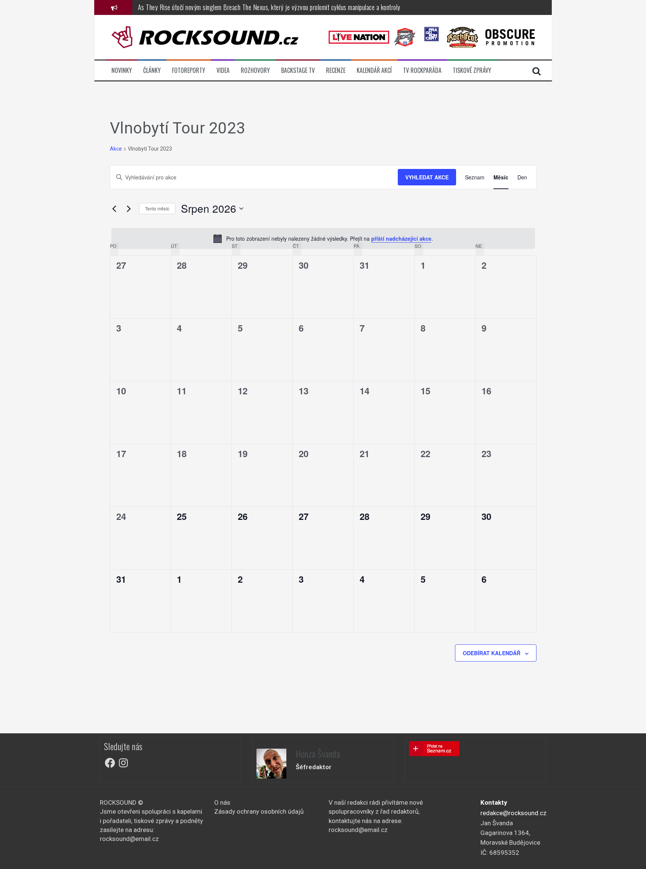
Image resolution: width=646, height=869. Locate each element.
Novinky (121, 70)
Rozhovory (255, 70)
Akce (116, 149)
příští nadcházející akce (401, 238)
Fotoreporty (188, 70)
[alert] (323, 238)
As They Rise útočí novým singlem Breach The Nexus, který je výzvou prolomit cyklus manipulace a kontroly (269, 7)
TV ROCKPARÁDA (422, 70)
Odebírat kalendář (491, 653)
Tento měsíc (157, 208)
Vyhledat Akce (427, 177)
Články (152, 70)
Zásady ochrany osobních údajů (259, 811)
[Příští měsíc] (128, 208)
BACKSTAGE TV (298, 70)
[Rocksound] (204, 36)
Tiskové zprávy (472, 70)
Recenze (335, 70)
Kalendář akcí (374, 70)
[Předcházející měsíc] (114, 208)
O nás (222, 802)
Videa (223, 70)
